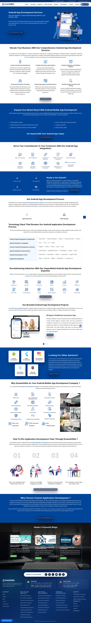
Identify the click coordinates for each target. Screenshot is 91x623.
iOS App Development (42, 602)
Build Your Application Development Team (45, 489)
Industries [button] (56, 4)
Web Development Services (44, 598)
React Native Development (43, 607)
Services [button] (26, 4)
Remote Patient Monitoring (26, 602)
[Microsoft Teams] (60, 574)
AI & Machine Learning (60, 595)
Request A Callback (45, 296)
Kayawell (75, 608)
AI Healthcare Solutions (25, 614)
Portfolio (4, 596)
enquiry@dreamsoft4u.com (84, 1)
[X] (53, 574)
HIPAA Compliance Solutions (26, 617)
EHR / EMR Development (25, 595)
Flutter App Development (43, 605)
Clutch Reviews (6, 606)
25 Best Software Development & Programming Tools (44, 548)
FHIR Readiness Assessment (79, 594)
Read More (50, 334)
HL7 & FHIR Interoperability (26, 598)
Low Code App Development (62, 607)
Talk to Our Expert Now (45, 137)
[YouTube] (56, 574)
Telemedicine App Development (27, 600)
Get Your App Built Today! (16, 32)
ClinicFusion (75, 605)
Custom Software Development (44, 595)
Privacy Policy (5, 603)
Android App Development (43, 600)
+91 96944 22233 (38, 585)
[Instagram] (63, 574)
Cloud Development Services (62, 605)
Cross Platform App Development (63, 609)
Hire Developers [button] (63, 4)
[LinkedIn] (49, 574)
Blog (4, 599)
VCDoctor (75, 603)
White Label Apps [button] (48, 4)
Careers (4, 601)
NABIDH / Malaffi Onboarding (79, 599)
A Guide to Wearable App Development (67, 548)
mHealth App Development (26, 609)
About (4, 594)
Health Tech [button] (40, 4)
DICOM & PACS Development (26, 612)
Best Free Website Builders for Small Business (19, 546)
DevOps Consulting (42, 612)
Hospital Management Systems (26, 607)
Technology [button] (33, 4)
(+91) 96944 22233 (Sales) (58, 1)
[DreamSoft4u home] (13, 580)
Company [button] (71, 4)
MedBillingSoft (76, 610)
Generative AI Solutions (61, 600)
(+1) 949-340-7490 (71, 1)
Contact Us (77, 4)
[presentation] (84, 217)
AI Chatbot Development (61, 598)
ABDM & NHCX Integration (79, 596)
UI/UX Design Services (42, 609)
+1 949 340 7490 (69, 585)
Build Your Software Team (45, 517)
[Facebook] (46, 574)
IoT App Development (60, 602)
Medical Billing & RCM (25, 605)
